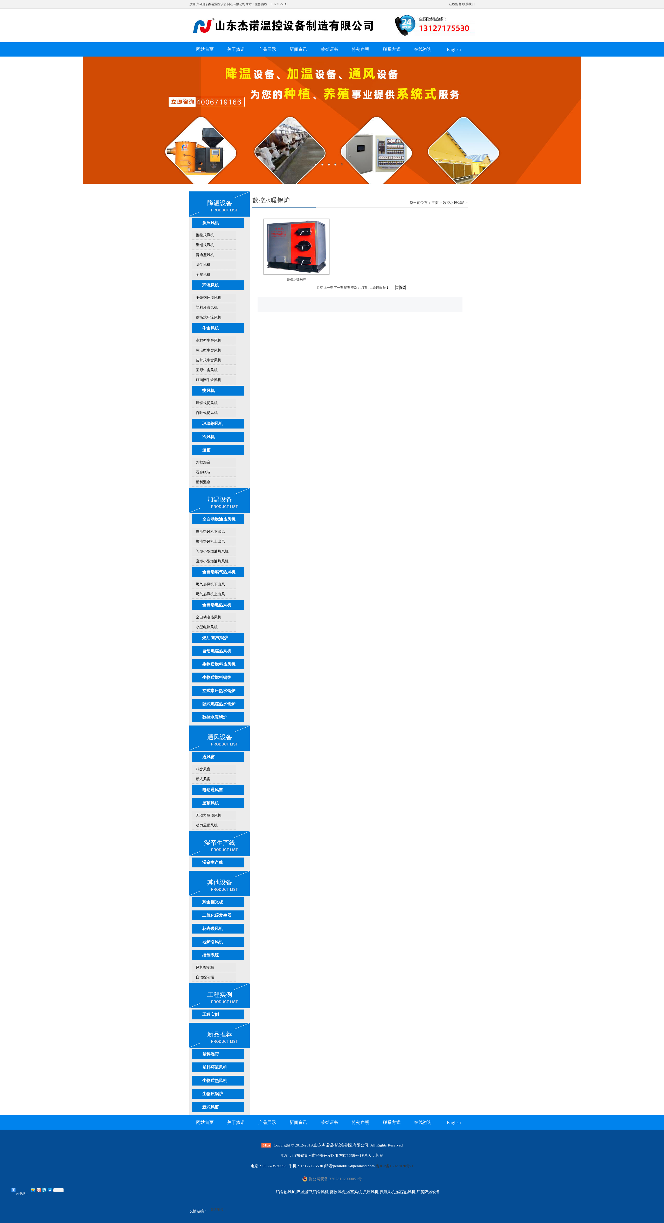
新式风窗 (203, 779)
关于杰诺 (236, 49)
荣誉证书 (329, 49)
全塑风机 (203, 275)
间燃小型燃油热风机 (212, 551)
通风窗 (208, 757)
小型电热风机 (207, 627)
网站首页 (205, 49)
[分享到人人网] (50, 1190)
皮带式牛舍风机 (208, 360)
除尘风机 (203, 265)
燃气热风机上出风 (210, 594)
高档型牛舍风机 (208, 340)
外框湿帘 (203, 462)
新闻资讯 (298, 49)
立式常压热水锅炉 (219, 690)
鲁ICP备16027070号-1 (394, 1166)
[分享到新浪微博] (38, 1190)
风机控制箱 (205, 967)
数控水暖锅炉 (214, 717)
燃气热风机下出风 (210, 584)
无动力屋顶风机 (208, 815)
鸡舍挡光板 (212, 902)
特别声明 (360, 49)
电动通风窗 (212, 789)
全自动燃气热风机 (219, 572)
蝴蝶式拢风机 (207, 403)
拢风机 (208, 390)
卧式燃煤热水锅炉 (219, 704)
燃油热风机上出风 (210, 541)
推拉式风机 (205, 235)
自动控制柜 (205, 977)
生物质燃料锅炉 (216, 677)
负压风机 (210, 222)
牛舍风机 (210, 328)
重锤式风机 (205, 245)
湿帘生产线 (212, 862)
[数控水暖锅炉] (296, 272)
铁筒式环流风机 (208, 317)
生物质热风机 (214, 1080)
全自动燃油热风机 (219, 519)
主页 (435, 203)
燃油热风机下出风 (210, 532)
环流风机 (210, 285)
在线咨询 (423, 49)
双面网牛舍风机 (208, 380)
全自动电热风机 (216, 605)
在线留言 (455, 4)
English (454, 49)
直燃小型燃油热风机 (212, 561)
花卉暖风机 (212, 928)
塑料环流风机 (207, 307)
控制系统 (210, 955)
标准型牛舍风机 (208, 350)
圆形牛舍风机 (207, 370)
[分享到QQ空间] (33, 1190)
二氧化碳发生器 (216, 915)
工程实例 (210, 1014)
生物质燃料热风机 (219, 664)
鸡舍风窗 (203, 769)
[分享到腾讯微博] (44, 1190)
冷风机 (208, 436)
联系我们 (468, 4)
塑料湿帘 (203, 482)
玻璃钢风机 (212, 423)
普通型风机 (205, 255)
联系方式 (391, 49)
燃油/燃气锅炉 (215, 637)
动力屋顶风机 (207, 825)
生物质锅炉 (212, 1093)
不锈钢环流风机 (208, 298)
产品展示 (267, 49)
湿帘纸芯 (203, 472)
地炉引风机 (212, 941)
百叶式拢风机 (207, 413)
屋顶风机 (210, 803)
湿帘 (206, 450)
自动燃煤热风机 (216, 651)
